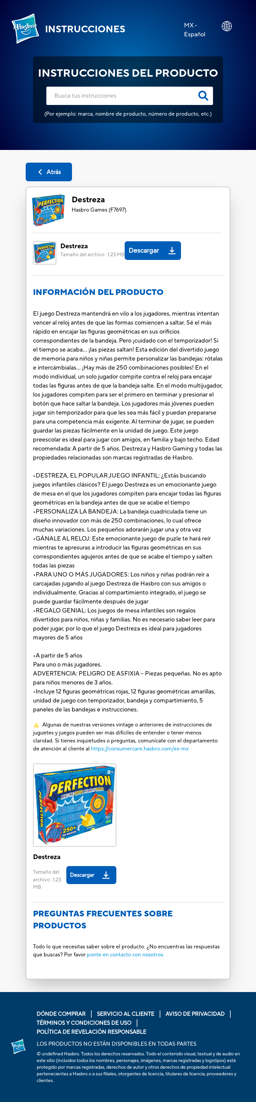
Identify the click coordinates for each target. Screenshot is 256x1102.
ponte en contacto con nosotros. (125, 954)
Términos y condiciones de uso (84, 1023)
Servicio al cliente (125, 1014)
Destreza (88, 200)
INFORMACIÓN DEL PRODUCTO (98, 292)
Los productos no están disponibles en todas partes (116, 1044)
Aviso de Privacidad (195, 1014)
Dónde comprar (61, 1014)
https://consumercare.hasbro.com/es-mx (140, 748)
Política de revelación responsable (91, 1032)
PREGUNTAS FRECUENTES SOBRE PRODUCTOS (103, 920)
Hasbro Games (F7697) (99, 210)
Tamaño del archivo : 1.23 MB (92, 255)
